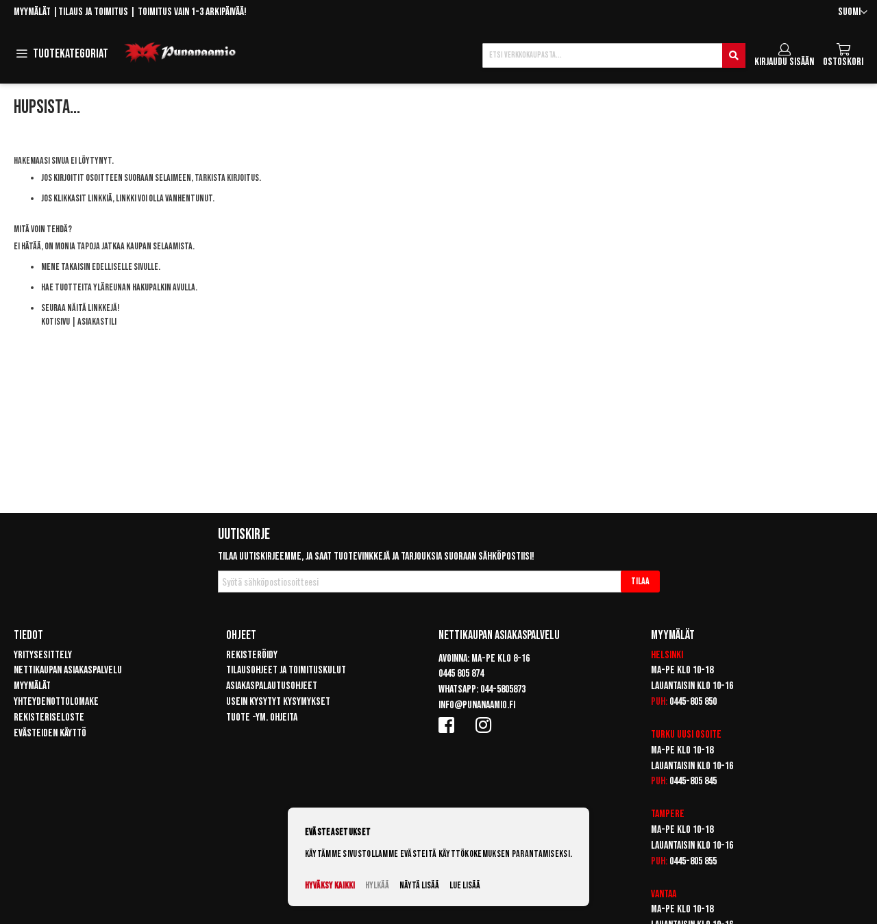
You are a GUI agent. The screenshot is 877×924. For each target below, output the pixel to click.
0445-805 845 (693, 781)
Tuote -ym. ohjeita (261, 717)
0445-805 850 (693, 701)
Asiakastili (96, 321)
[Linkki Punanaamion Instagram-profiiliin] (485, 725)
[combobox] (613, 55)
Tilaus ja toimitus (93, 11)
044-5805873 (503, 689)
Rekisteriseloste (49, 717)
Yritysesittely (43, 655)
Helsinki (667, 655)
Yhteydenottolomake (56, 701)
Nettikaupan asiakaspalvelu (68, 670)
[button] (852, 13)
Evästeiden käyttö (50, 733)
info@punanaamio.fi (476, 705)
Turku (663, 734)
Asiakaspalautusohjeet (271, 685)
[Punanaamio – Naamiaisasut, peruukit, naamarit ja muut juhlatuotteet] (180, 52)
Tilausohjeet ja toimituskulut (286, 670)
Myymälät (32, 11)
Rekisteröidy (251, 655)
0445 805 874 (461, 673)
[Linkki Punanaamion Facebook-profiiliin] (448, 725)
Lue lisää (464, 885)
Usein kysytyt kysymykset (278, 701)
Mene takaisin (65, 267)
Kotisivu (55, 321)
